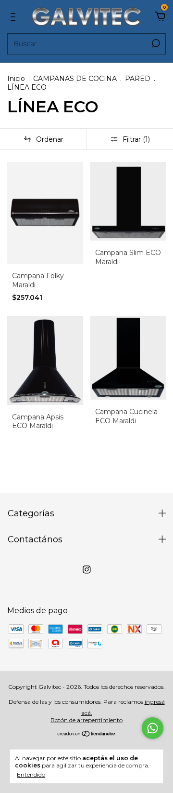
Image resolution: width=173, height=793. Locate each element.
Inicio (16, 78)
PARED (137, 78)
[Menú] (14, 17)
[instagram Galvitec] (86, 569)
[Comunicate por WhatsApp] (152, 728)
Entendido (31, 774)
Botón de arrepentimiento (86, 720)
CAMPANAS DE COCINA (75, 78)
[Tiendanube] (87, 734)
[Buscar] (155, 43)
